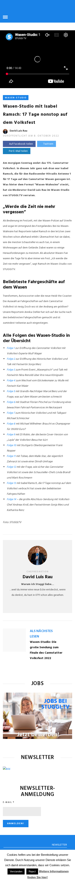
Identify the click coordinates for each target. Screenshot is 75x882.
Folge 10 (11, 445)
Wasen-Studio (16, 98)
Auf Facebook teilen (21, 144)
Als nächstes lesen (41, 633)
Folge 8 (11, 424)
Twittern (48, 144)
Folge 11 (11, 456)
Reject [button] (32, 871)
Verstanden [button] (16, 871)
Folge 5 (11, 391)
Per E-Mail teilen (18, 151)
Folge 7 (11, 413)
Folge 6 (11, 402)
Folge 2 (11, 359)
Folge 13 (11, 483)
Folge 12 (11, 467)
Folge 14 (11, 499)
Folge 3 (11, 370)
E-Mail (8, 802)
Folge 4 (11, 380)
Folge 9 (11, 434)
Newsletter (59, 845)
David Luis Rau (18, 131)
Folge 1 (11, 348)
